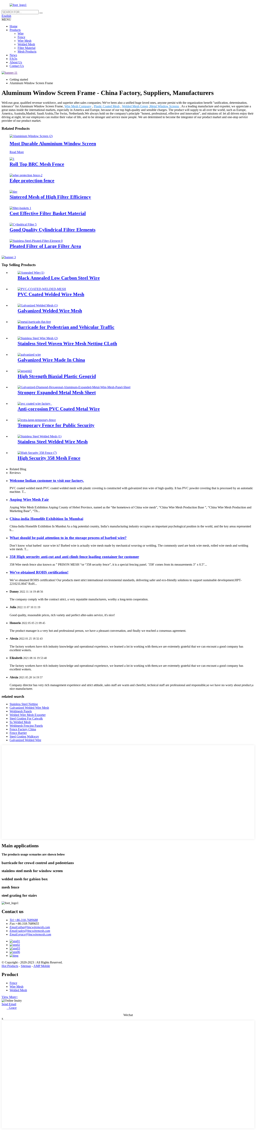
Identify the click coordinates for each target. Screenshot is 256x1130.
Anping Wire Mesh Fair (29, 499)
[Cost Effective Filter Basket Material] (20, 208)
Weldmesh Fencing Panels (26, 725)
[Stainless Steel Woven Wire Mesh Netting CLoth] (38, 338)
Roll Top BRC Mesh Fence (37, 164)
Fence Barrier (18, 733)
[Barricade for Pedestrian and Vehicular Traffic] (34, 321)
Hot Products (10, 966)
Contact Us (17, 66)
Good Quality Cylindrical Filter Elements (52, 229)
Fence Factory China (23, 729)
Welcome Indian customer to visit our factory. (47, 480)
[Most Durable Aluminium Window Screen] (31, 136)
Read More (17, 152)
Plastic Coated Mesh (107, 106)
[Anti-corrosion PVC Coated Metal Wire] (35, 403)
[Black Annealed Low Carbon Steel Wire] (31, 272)
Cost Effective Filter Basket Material (48, 213)
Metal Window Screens (164, 106)
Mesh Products (27, 51)
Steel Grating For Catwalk (26, 718)
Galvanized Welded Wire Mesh (50, 310)
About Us (16, 62)
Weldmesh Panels (21, 711)
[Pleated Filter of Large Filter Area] (36, 241)
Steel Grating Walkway (24, 736)
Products (15, 30)
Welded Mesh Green (135, 106)
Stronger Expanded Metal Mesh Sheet (57, 392)
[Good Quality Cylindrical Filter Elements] (23, 224)
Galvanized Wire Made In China (51, 359)
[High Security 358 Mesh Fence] (37, 452)
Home (13, 26)
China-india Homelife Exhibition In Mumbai (46, 519)
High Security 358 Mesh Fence (49, 458)
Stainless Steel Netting (24, 704)
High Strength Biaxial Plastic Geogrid (57, 376)
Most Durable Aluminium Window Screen (53, 143)
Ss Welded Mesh (20, 722)
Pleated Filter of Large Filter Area (45, 246)
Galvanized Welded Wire (25, 740)
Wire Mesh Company (77, 106)
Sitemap (26, 966)
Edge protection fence (32, 180)
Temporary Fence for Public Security (56, 425)
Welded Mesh (26, 44)
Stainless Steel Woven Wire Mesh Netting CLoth (67, 343)
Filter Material (26, 48)
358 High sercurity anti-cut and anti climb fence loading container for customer (74, 557)
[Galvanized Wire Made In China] (29, 354)
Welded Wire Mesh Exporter (28, 715)
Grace (12, 1007)
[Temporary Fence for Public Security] (37, 420)
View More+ (10, 997)
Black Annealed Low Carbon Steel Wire (59, 278)
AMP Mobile (41, 966)
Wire (21, 33)
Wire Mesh (24, 40)
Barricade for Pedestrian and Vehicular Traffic (66, 327)
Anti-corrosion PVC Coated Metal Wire (59, 408)
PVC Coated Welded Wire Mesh (51, 294)
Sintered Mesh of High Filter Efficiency (50, 197)
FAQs (13, 58)
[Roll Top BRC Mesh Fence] (12, 159)
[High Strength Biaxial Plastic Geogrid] (25, 371)
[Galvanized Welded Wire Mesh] (38, 305)
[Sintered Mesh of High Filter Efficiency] (13, 191)
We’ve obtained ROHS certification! (39, 572)
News (13, 55)
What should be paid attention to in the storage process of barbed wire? (68, 538)
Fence (21, 37)
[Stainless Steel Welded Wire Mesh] (39, 436)
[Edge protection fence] (26, 175)
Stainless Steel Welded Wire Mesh (53, 441)
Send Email (9, 1004)
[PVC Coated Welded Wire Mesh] (42, 289)
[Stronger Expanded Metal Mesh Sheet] (74, 387)
